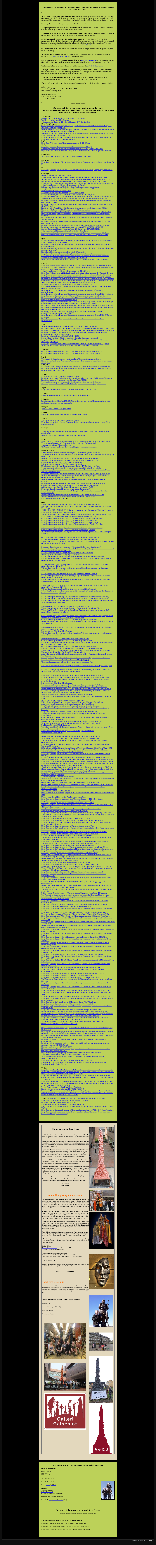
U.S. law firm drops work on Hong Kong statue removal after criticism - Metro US (69, 539)
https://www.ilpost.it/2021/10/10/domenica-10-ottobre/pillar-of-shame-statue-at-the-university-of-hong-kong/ (77, 328)
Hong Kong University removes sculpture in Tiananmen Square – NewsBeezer (67, 801)
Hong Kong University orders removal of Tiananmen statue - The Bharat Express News (70, 977)
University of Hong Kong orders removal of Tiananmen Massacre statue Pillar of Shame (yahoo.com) (75, 757)
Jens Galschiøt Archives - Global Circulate (55, 791)
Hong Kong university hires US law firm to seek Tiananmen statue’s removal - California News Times (75, 990)
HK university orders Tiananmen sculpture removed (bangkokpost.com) (65, 395)
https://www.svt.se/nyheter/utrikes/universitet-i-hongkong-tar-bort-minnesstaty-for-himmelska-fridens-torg (76, 378)
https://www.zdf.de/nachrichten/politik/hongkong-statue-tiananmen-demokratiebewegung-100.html (74, 208)
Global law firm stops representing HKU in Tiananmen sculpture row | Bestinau (68, 530)
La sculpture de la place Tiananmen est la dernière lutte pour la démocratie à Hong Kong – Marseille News (77, 267)
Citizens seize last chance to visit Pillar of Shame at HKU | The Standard (65, 122)
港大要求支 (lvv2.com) (59, 1024)
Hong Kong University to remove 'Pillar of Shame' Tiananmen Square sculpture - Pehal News (72, 820)
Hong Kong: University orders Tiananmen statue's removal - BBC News (65, 143)
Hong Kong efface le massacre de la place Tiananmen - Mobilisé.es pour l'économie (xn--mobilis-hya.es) (76, 265)
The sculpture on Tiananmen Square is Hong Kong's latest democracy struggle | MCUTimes (72, 685)
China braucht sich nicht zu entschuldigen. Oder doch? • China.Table (64, 231)
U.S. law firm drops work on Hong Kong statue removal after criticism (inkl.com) (68, 589)
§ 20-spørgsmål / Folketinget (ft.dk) (53, 498)
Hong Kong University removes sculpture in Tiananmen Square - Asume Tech (67, 826)
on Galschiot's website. (95, 66)
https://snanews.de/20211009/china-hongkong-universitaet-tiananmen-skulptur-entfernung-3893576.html (76, 212)
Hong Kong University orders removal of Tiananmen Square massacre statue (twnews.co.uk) (72, 851)
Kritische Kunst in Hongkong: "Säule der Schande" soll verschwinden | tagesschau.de (70, 187)
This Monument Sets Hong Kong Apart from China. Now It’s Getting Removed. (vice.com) (72, 528)
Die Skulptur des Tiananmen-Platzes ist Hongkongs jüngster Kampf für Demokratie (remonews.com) (75, 180)
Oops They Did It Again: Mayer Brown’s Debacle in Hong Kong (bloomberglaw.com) (70, 706)
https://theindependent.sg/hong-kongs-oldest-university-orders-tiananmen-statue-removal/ (71, 1053)
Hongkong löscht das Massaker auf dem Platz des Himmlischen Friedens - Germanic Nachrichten (74, 177)
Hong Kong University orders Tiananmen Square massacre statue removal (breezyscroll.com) (72, 675)
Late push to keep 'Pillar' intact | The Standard (56, 631)
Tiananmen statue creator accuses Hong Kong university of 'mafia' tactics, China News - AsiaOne (74, 687)
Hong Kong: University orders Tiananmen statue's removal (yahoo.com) (65, 862)
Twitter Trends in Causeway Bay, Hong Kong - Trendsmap (61, 1087)
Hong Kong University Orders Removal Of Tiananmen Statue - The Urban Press (68, 1002)
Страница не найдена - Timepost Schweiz (56, 445)
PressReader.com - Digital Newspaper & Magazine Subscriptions (63, 700)
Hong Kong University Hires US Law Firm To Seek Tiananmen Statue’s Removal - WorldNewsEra (74, 912)
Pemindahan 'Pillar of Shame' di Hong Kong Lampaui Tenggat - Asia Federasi (67, 731)
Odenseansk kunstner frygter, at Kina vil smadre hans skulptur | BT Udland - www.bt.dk (71, 468)
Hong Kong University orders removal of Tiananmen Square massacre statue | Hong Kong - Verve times (76, 813)
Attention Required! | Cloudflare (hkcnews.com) (57, 777)
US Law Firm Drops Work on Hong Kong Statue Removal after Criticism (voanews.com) (71, 648)
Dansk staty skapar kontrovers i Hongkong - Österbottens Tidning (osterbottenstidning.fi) (71, 547)
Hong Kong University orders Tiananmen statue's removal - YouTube (64, 1100)
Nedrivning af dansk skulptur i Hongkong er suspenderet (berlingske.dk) (65, 489)
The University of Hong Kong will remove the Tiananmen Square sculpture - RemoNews (71, 809)
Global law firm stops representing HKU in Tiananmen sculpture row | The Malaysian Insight (72, 518)
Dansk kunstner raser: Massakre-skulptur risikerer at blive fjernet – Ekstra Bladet (68, 497)
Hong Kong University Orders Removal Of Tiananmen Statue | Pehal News (66, 906)
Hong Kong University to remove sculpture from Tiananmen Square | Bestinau (67, 845)
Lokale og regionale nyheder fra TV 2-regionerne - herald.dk (61, 464)
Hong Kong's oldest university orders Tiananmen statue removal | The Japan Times (69, 389)
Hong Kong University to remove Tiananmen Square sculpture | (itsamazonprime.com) (70, 864)
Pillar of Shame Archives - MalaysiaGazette (56, 409)
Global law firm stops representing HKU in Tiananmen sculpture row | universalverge (70, 522)
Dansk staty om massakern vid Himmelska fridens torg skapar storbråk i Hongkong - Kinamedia (73, 384)
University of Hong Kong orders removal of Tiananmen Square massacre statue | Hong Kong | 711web (75, 996)
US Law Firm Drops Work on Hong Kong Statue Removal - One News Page (67, 553)
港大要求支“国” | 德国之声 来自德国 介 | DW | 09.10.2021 (72, 1021)
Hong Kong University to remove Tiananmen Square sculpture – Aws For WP (68, 189)
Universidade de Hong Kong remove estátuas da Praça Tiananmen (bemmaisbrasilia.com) (71, 359)
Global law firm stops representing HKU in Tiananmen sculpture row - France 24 (68, 646)
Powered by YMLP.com (138, 1540)
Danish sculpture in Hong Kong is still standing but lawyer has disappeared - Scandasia (70, 736)
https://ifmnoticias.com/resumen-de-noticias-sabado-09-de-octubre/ (63, 252)
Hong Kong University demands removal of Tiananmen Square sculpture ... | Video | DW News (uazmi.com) (77, 1110)
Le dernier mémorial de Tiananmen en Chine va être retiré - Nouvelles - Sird (66, 284)
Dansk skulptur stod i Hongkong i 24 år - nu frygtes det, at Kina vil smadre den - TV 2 (70, 460)
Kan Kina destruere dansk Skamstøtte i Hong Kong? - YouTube (62, 1104)
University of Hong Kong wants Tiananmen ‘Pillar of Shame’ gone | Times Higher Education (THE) (75, 914)
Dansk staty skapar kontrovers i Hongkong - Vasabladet (60, 554)
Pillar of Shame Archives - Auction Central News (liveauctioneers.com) (65, 639)
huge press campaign (88, 60)
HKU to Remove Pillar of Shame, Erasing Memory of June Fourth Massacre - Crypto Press (72, 702)
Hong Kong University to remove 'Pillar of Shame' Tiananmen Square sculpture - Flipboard (72, 954)
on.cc (77, 785)
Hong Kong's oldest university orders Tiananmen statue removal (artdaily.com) (67, 1060)
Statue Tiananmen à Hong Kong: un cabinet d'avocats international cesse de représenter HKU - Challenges (77, 294)
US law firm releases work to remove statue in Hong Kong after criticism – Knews (69, 574)
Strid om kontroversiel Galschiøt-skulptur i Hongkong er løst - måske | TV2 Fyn (68, 487)
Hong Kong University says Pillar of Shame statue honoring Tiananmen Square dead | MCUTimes (74, 937)
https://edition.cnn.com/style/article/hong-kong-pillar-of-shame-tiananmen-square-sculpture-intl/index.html (76, 151)
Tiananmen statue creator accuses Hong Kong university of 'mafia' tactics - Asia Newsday (71, 723)
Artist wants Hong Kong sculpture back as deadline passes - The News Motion (67, 704)
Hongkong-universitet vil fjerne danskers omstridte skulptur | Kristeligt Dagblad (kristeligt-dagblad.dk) (75, 474)
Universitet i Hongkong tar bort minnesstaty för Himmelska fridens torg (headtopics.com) (71, 382)
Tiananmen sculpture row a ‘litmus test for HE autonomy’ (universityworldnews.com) (70, 738)
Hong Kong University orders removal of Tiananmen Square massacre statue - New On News (72, 973)
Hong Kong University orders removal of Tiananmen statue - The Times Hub (67, 1004)
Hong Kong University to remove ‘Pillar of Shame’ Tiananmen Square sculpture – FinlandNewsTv (74, 841)
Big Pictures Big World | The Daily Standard (56, 725)
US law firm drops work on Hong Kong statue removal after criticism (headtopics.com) (70, 504)
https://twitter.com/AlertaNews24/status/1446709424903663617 (62, 1089)
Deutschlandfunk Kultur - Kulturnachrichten (56, 175)
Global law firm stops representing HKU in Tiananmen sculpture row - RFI (66, 641)
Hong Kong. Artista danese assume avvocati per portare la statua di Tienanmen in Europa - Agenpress (75, 344)
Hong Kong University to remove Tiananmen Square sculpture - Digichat (66, 818)
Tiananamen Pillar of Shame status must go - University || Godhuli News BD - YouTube (75, 1098)
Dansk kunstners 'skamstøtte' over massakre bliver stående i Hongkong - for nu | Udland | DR (72, 495)
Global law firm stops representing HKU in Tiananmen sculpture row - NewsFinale (69, 520)
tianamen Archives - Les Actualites (53, 269)
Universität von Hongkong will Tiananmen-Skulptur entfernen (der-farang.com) (68, 195)
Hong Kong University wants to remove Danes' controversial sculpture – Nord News (69, 834)
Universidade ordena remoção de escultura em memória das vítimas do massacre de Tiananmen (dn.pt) (75, 367)
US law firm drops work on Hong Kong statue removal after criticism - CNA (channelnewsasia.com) (75, 597)
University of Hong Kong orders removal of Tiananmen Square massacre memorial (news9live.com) (75, 677)
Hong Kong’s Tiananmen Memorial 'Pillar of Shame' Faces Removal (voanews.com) (69, 712)
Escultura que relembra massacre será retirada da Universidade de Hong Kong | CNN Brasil (72, 149)
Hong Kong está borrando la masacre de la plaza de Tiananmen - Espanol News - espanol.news (73, 254)
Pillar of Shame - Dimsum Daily (52, 733)
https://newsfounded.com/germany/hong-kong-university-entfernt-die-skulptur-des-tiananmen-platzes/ (75, 225)
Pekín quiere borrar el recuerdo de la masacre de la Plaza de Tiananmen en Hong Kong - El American (75, 259)
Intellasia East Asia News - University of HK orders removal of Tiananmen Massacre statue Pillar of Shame (77, 759)
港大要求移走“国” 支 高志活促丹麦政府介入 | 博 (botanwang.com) (74, 1012)
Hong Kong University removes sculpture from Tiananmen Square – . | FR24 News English (72, 799)
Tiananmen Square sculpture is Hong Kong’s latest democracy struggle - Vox (67, 662)
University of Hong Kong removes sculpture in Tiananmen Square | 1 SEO (66, 835)
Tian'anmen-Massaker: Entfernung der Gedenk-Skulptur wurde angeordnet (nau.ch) (69, 447)
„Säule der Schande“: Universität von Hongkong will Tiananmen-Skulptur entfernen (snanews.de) (74, 198)
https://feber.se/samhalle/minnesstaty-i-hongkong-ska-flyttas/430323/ (64, 380)
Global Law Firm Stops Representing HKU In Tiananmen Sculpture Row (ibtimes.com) (70, 537)
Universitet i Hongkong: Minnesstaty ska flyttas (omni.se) (60, 376)
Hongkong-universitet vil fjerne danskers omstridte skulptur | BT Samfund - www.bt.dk (70, 466)
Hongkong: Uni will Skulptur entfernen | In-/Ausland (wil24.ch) (62, 193)
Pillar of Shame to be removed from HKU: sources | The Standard (63, 118)
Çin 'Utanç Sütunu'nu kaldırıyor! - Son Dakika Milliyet (60, 420)
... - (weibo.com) (70, 782)
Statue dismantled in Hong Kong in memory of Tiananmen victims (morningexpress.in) (70, 967)
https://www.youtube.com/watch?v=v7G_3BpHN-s (58, 1102)
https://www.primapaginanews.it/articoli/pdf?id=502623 (60, 336)
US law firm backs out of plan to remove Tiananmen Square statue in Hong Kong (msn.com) (72, 556)
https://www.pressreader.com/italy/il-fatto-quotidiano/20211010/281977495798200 (69, 326)
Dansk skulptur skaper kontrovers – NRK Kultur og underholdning (63, 435)
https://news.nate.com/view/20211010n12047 (56, 1047)
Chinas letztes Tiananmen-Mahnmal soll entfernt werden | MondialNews (65, 271)
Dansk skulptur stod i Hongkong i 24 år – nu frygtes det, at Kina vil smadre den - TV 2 (70, 458)
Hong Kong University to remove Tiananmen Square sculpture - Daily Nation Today (69, 853)
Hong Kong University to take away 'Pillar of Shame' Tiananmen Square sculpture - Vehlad (72, 872)
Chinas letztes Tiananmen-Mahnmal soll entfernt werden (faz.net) (63, 185)
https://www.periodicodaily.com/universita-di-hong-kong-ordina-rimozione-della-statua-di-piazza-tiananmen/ (77, 330)
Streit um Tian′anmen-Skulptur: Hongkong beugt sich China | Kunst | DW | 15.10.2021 (70, 229)
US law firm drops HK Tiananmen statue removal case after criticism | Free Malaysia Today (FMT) (74, 598)
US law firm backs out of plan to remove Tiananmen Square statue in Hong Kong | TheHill (71, 608)
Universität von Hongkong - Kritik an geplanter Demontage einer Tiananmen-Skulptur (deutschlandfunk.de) (77, 196)
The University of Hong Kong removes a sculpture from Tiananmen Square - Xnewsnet (70, 843)
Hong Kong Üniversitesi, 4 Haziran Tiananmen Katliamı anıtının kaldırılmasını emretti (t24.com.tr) (74, 904)
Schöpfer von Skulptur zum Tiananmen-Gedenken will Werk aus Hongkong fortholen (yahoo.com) (74, 179)
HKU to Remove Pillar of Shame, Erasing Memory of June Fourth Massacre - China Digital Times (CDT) (76, 666)
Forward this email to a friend (59, 56)
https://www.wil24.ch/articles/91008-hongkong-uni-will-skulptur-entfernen (66, 210)
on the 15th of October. (85, 45)
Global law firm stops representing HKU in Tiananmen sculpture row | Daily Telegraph (70, 353)
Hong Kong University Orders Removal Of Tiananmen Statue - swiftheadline (67, 975)
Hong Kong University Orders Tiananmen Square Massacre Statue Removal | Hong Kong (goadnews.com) (77, 849)
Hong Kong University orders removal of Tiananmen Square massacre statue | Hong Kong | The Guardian (76, 170)
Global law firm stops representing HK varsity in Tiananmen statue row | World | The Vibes (72, 524)
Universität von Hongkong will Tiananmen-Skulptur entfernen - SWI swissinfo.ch (68, 443)
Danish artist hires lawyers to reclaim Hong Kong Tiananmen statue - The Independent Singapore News (76, 689)
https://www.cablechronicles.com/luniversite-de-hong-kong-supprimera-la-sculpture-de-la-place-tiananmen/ (77, 305)
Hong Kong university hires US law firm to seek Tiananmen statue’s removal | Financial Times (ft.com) (75, 916)
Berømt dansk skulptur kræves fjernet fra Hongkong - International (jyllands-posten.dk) (70, 453)
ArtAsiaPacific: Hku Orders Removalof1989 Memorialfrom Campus (64, 1054)
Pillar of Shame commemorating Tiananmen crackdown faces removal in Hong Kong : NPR (72, 721)
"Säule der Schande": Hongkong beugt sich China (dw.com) (93, 183)
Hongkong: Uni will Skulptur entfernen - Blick (57, 183)
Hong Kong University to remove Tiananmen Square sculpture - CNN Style (66, 147)
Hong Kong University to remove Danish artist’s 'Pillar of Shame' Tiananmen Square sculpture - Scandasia (77, 761)
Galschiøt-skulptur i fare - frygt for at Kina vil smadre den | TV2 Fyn (64, 462)
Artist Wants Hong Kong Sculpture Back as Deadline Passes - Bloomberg (66, 156)
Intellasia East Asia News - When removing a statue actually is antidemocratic (67, 694)
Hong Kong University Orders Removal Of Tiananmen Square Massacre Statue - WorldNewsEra (74, 832)
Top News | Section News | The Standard (55, 120)
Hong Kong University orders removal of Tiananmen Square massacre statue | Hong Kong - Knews (74, 296)
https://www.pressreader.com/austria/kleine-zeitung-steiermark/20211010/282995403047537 (72, 227)
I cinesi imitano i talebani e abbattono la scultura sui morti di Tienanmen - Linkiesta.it (69, 338)
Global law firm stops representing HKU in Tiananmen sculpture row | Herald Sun (69, 619)
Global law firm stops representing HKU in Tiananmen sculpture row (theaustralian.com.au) (72, 351)
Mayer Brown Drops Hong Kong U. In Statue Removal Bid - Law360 (65, 606)
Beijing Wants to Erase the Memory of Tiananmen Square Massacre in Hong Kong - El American (74, 893)
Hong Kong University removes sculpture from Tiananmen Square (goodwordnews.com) (71, 1010)
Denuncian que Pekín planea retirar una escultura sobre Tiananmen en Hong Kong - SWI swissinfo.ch (75, 441)
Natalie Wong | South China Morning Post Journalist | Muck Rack (63, 797)
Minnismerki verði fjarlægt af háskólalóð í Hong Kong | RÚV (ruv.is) (64, 414)
